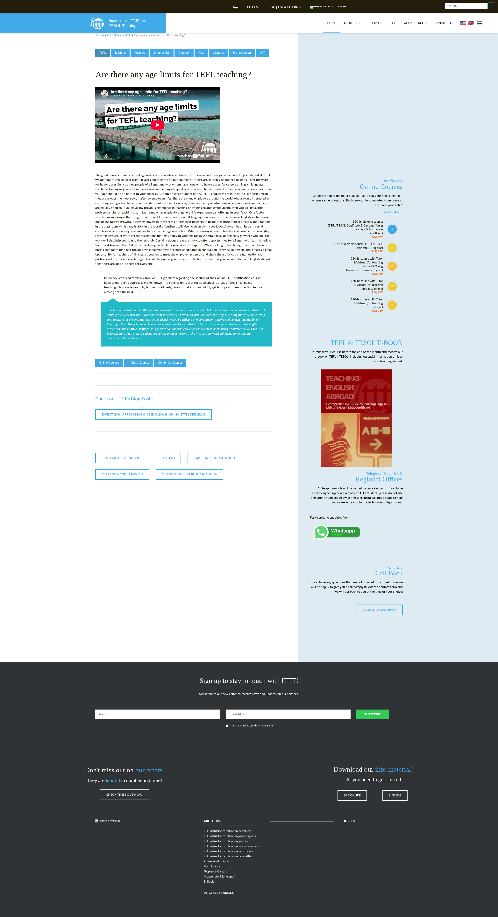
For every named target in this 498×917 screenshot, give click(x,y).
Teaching (120, 52)
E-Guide (395, 795)
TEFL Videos (114, 35)
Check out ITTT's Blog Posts (124, 399)
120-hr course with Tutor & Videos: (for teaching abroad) (367, 305)
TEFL (127, 35)
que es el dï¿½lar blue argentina (189, 474)
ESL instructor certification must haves (228, 851)
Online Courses (109, 362)
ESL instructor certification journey (226, 841)
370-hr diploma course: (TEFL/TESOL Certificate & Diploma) (358, 248)
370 (392, 248)
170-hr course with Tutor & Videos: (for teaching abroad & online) (367, 287)
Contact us (443, 23)
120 (392, 305)
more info (390, 211)
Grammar (218, 52)
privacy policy (266, 725)
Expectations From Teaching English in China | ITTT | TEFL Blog (153, 414)
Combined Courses (170, 362)
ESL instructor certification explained (227, 831)
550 (392, 229)
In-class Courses (219, 893)
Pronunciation (242, 52)
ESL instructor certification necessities (228, 856)
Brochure (352, 795)
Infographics (162, 52)
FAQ (201, 52)
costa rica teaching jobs (123, 458)
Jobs (392, 23)
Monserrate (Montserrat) (219, 876)
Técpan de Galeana (215, 871)
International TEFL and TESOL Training (128, 23)
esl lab (169, 458)
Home (331, 23)
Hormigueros (212, 866)
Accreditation (415, 23)
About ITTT (352, 23)
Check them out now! (124, 794)
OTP (262, 52)
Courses (374, 23)
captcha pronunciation (214, 458)
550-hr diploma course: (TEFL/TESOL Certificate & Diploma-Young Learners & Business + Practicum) (355, 229)
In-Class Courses (138, 362)
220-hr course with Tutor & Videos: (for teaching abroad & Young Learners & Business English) (364, 266)
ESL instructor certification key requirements (232, 846)
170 (392, 286)
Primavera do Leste (216, 861)
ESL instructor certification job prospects (230, 836)
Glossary (184, 52)
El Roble (209, 881)
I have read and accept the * (252, 725)
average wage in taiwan (122, 474)
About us (212, 821)
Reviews (139, 52)
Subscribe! (372, 714)
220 (392, 266)
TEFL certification (238, 278)
